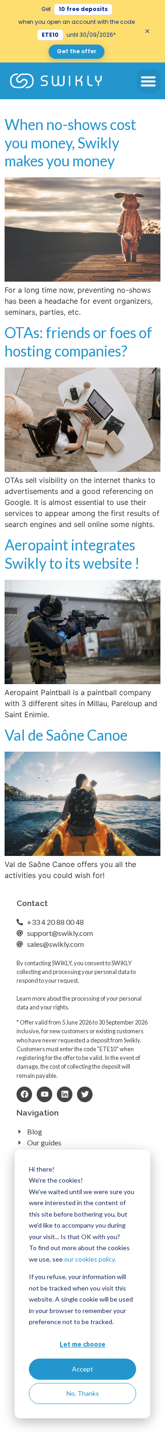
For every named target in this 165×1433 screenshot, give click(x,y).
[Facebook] (24, 1094)
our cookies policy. (90, 1259)
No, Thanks (82, 1393)
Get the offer (76, 51)
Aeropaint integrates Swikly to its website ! (72, 554)
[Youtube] (44, 1094)
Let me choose (82, 1344)
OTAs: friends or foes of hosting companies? (78, 341)
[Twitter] (85, 1094)
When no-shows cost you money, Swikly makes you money (70, 142)
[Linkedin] (64, 1094)
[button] (149, 81)
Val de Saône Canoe (66, 735)
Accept (82, 1369)
